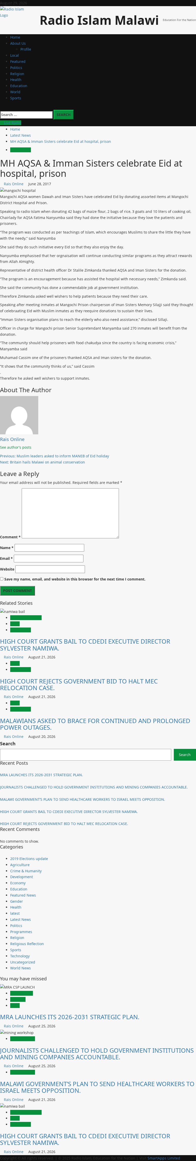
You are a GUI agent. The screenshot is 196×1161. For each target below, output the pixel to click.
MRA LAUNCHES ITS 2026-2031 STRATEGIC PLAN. (41, 774)
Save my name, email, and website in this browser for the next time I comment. (74, 579)
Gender (16, 901)
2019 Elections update (29, 858)
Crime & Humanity (26, 617)
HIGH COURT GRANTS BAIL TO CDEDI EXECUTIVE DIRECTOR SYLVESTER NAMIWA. (85, 644)
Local (14, 55)
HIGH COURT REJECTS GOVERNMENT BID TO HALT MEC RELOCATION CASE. (79, 684)
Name (7, 547)
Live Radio (12, 122)
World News (20, 968)
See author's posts (15, 447)
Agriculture (20, 864)
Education (18, 85)
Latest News (20, 149)
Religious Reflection (27, 943)
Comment (10, 537)
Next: (42, 462)
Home (15, 37)
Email (6, 558)
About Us (18, 43)
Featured (18, 61)
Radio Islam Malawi (99, 20)
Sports (15, 98)
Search (8, 743)
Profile (25, 49)
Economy (18, 882)
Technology (20, 956)
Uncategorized (22, 962)
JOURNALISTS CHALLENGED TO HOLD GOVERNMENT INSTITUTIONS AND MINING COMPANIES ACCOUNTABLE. (94, 787)
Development (21, 876)
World (15, 91)
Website (7, 569)
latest (15, 623)
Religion (17, 73)
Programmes (21, 931)
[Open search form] (1, 106)
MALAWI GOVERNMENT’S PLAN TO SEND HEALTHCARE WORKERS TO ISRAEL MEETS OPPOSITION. (82, 799)
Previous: (54, 456)
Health (15, 79)
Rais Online (14, 183)
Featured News (23, 895)
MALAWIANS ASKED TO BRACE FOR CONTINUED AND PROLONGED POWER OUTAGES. (95, 724)
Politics (16, 67)
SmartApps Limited (164, 1158)
